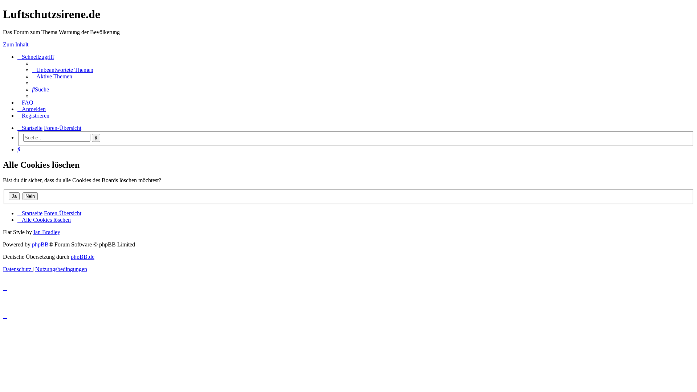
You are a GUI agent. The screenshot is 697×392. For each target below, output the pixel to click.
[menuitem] (62, 70)
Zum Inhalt (15, 44)
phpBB (40, 244)
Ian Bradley (46, 232)
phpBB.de (82, 257)
